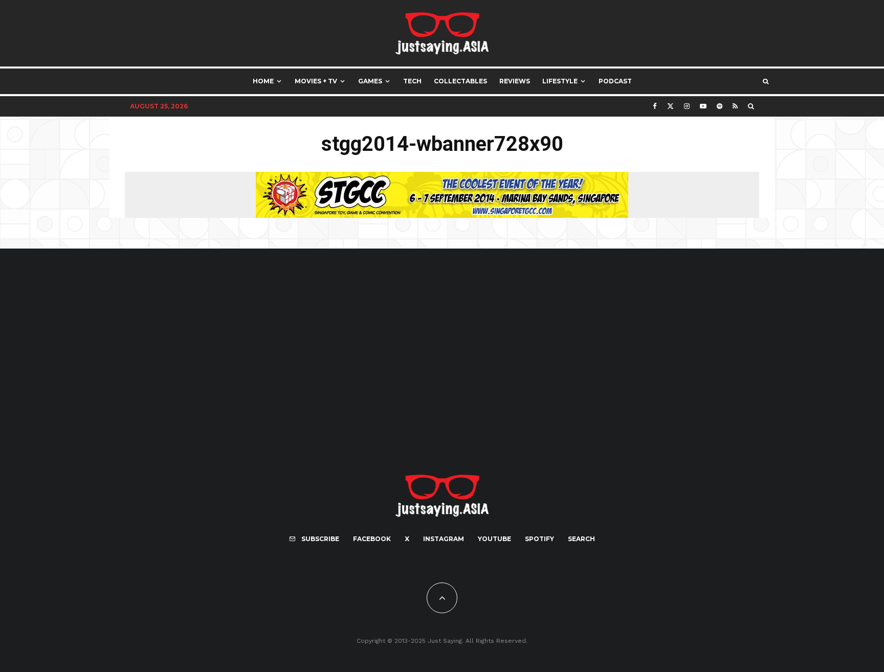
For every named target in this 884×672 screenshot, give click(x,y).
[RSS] (735, 106)
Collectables (460, 81)
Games (370, 81)
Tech (412, 81)
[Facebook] (655, 106)
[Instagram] (687, 106)
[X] (670, 106)
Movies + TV (316, 81)
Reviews (514, 81)
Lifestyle (560, 81)
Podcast (615, 81)
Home (263, 81)
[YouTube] (703, 106)
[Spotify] (719, 106)
